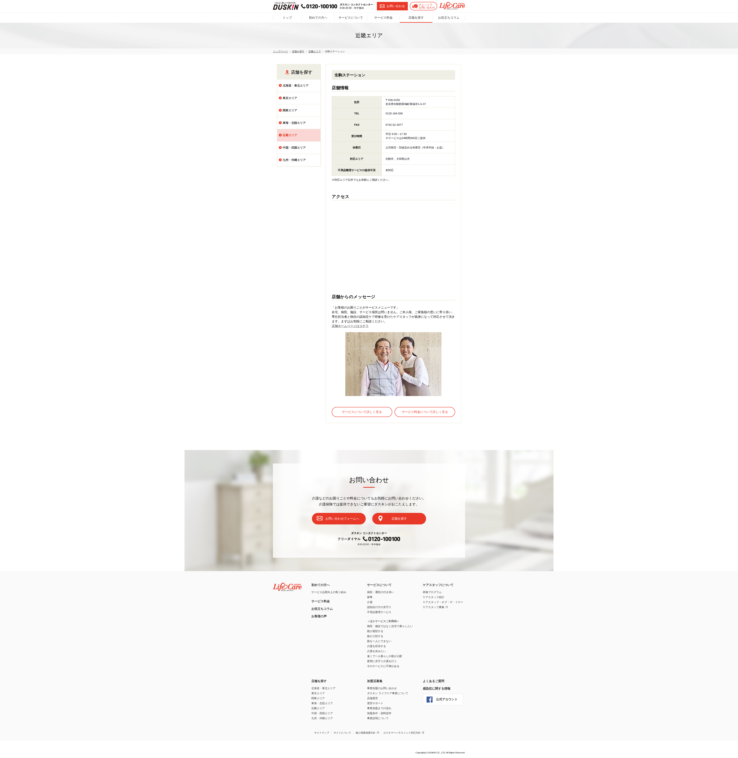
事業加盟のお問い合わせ (382, 688)
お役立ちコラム (449, 17)
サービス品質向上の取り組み (328, 592)
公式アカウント (447, 699)
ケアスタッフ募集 (433, 607)
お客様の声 (319, 616)
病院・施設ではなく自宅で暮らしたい (390, 626)
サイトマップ (321, 732)
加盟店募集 (374, 681)
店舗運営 (372, 698)
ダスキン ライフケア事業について (387, 693)
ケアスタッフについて (438, 585)
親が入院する (375, 636)
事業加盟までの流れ (379, 708)
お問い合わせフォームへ (342, 518)
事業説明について (378, 718)
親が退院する (375, 631)
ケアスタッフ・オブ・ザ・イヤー (443, 602)
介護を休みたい (376, 651)
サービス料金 (383, 17)
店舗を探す (416, 17)
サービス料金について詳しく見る (425, 412)
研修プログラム (432, 592)
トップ (287, 17)
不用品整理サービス (379, 612)
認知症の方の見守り (379, 607)
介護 (369, 602)
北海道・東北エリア (296, 85)
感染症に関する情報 (436, 688)
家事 (369, 597)
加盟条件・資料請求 (379, 713)
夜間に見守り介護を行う (382, 661)
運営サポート (375, 703)
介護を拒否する (376, 646)
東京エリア (290, 98)
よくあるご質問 (433, 681)
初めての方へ (318, 17)
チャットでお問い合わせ (427, 6)
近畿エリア (318, 708)
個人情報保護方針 (366, 732)
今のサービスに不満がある (383, 666)
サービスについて (350, 17)
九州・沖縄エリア (294, 159)
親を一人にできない (379, 641)
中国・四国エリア (294, 147)
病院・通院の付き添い (380, 592)
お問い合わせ (395, 6)
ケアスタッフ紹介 (433, 597)
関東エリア (290, 110)
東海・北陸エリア (294, 122)
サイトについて (342, 732)
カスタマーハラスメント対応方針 (402, 732)
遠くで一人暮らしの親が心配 (384, 656)
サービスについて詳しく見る (362, 412)
